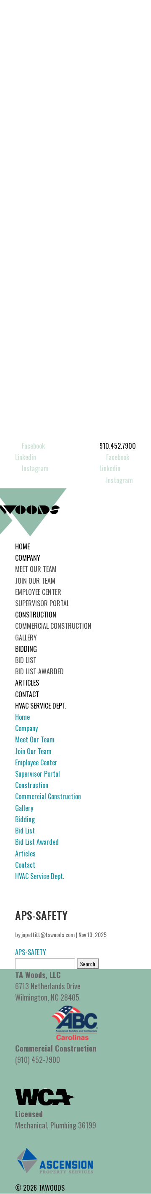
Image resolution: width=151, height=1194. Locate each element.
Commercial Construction (53, 626)
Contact (27, 694)
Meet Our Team (36, 569)
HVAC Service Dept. (40, 706)
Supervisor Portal (42, 603)
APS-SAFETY (30, 952)
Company (27, 558)
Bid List (25, 660)
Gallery (26, 638)
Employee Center (38, 592)
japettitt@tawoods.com (48, 934)
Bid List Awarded (39, 671)
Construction (35, 615)
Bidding (26, 649)
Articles (27, 683)
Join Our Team (35, 581)
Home (22, 546)
